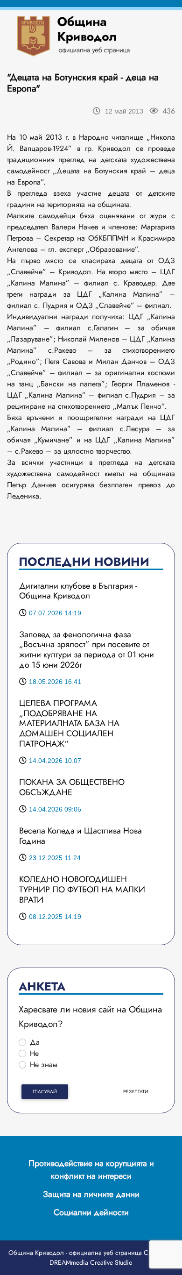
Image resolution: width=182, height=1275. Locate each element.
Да (35, 1042)
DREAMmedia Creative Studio (91, 1262)
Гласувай (45, 1091)
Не (34, 1053)
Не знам (43, 1064)
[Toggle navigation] (148, 35)
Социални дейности (91, 1212)
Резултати (135, 1091)
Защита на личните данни (91, 1194)
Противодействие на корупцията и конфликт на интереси (91, 1169)
